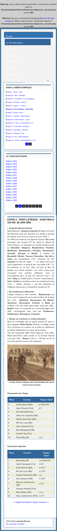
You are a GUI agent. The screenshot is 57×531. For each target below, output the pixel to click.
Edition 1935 (11, 197)
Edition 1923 (11, 164)
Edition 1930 (11, 183)
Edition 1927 (11, 175)
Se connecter (11, 524)
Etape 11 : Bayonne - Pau (15, 133)
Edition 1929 (11, 181)
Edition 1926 (11, 172)
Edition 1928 (11, 178)
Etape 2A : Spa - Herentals (16, 95)
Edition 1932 (11, 189)
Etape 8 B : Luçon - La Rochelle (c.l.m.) (20, 123)
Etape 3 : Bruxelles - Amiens (16, 102)
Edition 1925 (11, 169)
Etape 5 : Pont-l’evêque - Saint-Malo (20, 109)
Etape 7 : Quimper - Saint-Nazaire (18, 116)
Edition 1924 (11, 167)
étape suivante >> (41, 502)
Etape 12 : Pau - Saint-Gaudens (17, 137)
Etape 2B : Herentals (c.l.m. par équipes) (20, 99)
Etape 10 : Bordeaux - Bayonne (17, 130)
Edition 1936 (11, 200)
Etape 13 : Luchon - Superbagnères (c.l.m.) (21, 140)
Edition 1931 (11, 186)
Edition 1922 (11, 161)
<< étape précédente (22, 502)
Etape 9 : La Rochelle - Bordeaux (18, 126)
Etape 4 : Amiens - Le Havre (16, 106)
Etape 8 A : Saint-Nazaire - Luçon (18, 119)
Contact (21, 524)
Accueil (9, 36)
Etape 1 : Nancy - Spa (14, 92)
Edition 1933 (11, 192)
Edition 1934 (11, 195)
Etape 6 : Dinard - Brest (15, 112)
